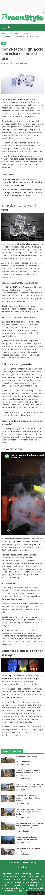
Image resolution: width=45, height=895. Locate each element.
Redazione (22, 867)
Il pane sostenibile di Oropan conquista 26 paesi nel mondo (27, 838)
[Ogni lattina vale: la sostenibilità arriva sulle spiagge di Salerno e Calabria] (8, 812)
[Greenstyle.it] (22, 17)
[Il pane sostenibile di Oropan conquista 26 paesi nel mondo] (8, 840)
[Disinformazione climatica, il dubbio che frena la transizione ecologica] (8, 798)
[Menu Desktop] (3, 27)
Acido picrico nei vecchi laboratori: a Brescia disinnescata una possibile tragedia (29, 772)
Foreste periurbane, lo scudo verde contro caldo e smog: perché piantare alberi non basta (29, 825)
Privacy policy (29, 862)
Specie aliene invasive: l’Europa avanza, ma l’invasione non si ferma (29, 850)
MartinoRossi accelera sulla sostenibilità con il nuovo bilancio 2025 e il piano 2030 (29, 759)
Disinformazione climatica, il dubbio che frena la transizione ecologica (28, 798)
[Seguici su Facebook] (9, 27)
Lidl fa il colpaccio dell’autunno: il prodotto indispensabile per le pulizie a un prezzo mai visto (23, 182)
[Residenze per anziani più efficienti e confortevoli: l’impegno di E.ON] (8, 787)
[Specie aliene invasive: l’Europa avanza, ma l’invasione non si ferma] (8, 851)
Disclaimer (14, 862)
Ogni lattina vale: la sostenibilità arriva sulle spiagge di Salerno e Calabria (28, 811)
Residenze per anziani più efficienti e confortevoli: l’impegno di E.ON (29, 785)
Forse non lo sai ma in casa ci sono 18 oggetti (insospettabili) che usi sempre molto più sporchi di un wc (23, 192)
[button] (43, 27)
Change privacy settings (36, 893)
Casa (4, 43)
